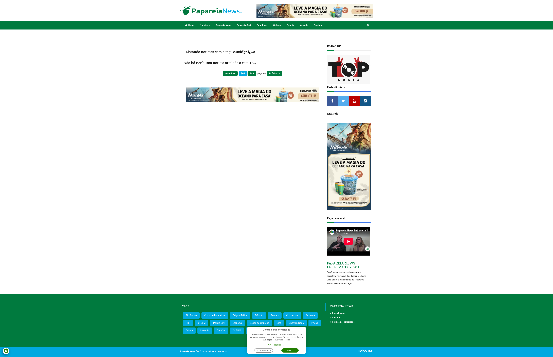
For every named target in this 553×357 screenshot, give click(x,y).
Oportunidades (296, 323)
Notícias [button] (204, 25)
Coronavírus (292, 315)
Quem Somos (338, 313)
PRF (188, 323)
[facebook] (332, 101)
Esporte (290, 25)
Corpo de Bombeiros (214, 315)
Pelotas (275, 315)
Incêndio (204, 330)
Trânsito (259, 315)
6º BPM (237, 330)
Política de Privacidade (343, 322)
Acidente (310, 315)
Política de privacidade (277, 345)
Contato (318, 25)
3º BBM (202, 323)
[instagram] (365, 101)
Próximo (273, 73)
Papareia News (223, 25)
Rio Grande (191, 315)
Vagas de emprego (259, 323)
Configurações (264, 350)
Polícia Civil (219, 323)
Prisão (314, 323)
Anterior (229, 73)
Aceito (290, 350)
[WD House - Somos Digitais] (365, 352)
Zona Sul (221, 330)
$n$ (243, 73)
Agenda (304, 25)
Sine (279, 323)
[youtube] (354, 101)
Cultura (277, 25)
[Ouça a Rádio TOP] (349, 69)
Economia (237, 323)
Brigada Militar (240, 315)
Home (191, 25)
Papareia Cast (244, 25)
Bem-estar (262, 25)
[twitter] (343, 101)
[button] (368, 25)
